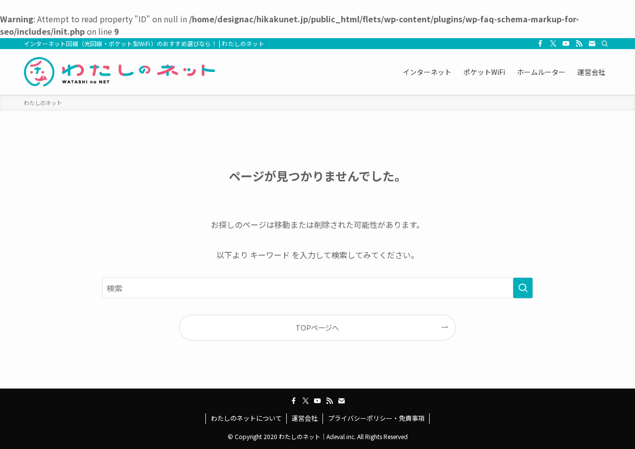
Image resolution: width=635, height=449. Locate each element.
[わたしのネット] (119, 72)
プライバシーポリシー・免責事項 (376, 418)
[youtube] (566, 43)
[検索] (604, 43)
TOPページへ (317, 327)
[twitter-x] (553, 43)
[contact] (591, 43)
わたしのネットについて (246, 418)
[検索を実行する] (523, 288)
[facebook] (540, 43)
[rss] (578, 43)
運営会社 (305, 418)
